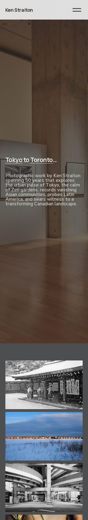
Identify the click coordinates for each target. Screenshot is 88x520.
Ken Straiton (19, 10)
